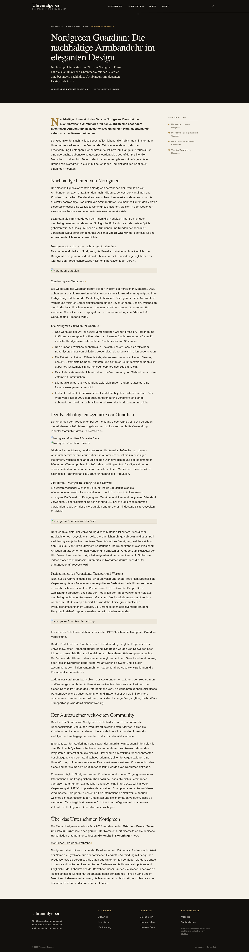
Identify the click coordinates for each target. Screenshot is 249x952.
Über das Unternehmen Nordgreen (179, 151)
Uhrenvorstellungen (77, 26)
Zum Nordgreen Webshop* (67, 281)
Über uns (185, 917)
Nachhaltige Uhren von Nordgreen (179, 126)
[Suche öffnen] (213, 6)
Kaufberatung (136, 6)
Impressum (199, 947)
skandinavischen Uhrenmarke (106, 197)
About (165, 6)
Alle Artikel (103, 917)
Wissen (153, 6)
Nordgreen (73, 163)
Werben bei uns (188, 922)
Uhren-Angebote (147, 922)
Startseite (57, 26)
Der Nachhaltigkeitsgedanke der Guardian (183, 134)
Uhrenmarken (115, 6)
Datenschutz (212, 947)
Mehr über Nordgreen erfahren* (70, 842)
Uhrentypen (103, 922)
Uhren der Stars (147, 927)
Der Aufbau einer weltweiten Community (181, 143)
